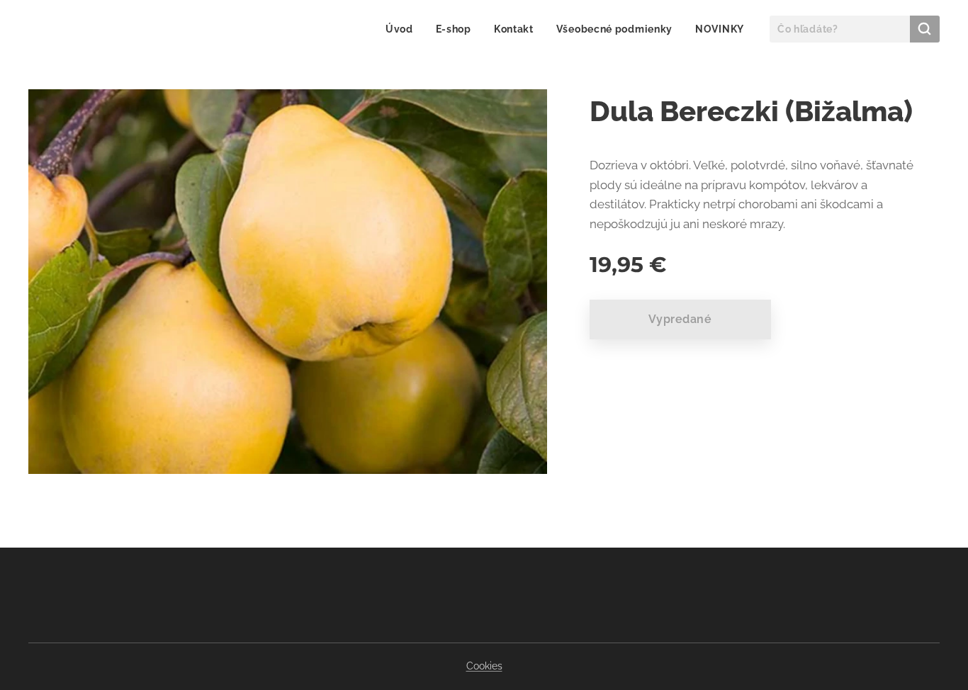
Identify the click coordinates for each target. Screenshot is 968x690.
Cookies (484, 666)
